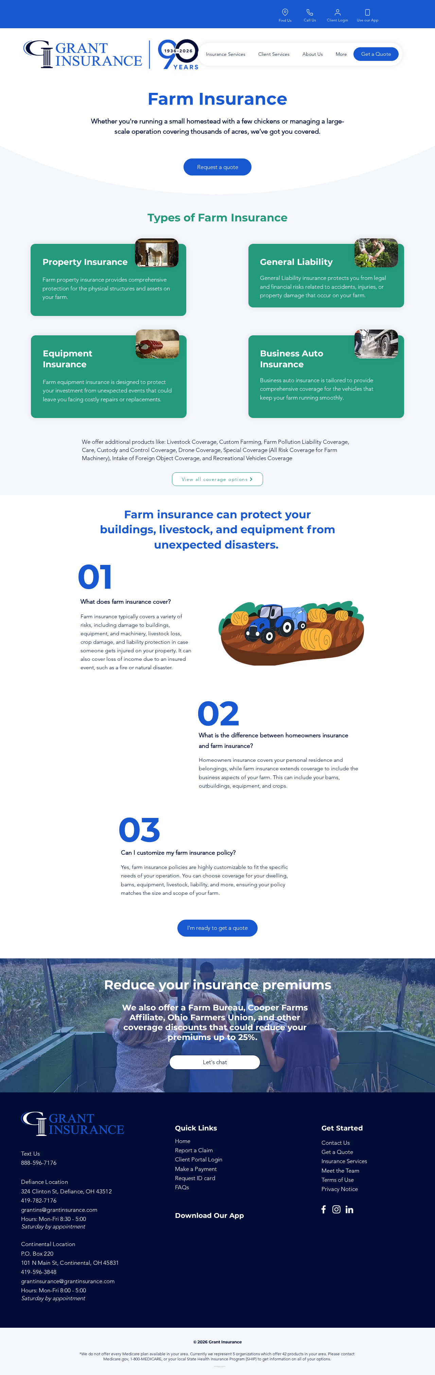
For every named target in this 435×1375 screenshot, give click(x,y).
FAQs (182, 1187)
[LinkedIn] (349, 1209)
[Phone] (309, 12)
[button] (224, 54)
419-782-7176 (38, 1200)
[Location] (285, 12)
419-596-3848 (38, 1272)
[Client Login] (337, 12)
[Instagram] (336, 1209)
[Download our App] (367, 12)
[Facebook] (323, 1209)
